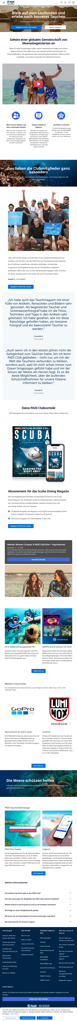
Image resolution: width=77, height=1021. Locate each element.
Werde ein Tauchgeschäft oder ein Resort (65, 973)
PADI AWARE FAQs (46, 964)
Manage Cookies (10, 1018)
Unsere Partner (45, 946)
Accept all (44, 1018)
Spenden (43, 972)
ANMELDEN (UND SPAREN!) (38, 999)
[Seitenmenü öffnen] (3, 2)
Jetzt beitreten (38, 766)
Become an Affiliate (8, 973)
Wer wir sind (25, 936)
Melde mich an (38, 671)
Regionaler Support (65, 980)
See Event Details (38, 559)
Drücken (43, 942)
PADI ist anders (26, 940)
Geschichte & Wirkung (47, 968)
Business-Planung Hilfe (67, 963)
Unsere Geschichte (27, 944)
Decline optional (27, 1018)
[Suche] (61, 2)
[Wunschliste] (69, 2)
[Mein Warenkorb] (73, 2)
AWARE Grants (45, 980)
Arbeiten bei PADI (27, 955)
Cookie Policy (14, 1014)
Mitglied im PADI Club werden (20, 287)
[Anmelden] (65, 3)
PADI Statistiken (45, 938)
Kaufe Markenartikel (9, 962)
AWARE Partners (45, 976)
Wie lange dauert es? (66, 967)
